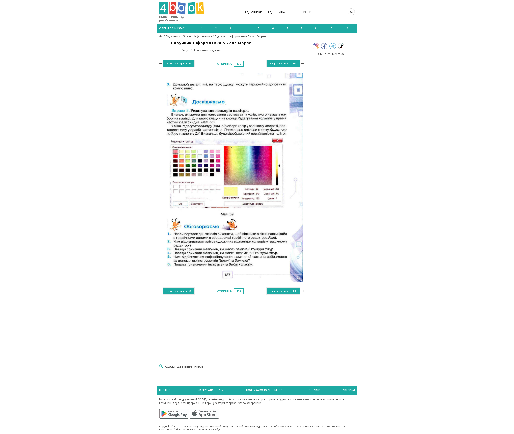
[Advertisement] (231, 328)
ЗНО (294, 12)
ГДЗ (270, 12)
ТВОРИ (306, 12)
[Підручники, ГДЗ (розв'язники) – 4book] (161, 36)
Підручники (253, 12)
